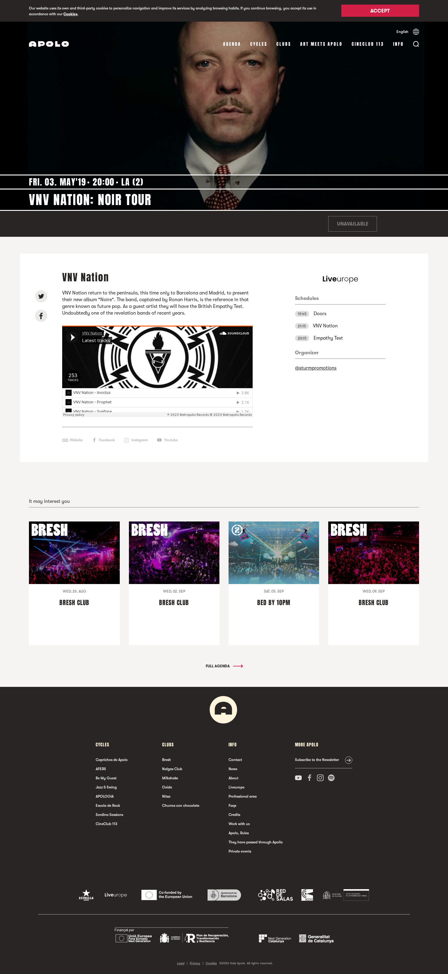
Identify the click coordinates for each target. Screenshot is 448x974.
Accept (380, 11)
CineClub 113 (368, 44)
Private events (240, 851)
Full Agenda (218, 666)
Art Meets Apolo (321, 44)
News (233, 769)
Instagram (139, 440)
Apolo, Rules (239, 833)
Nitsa (166, 796)
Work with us (239, 824)
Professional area (243, 796)
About (233, 778)
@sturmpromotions (315, 368)
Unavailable (352, 224)
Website (76, 440)
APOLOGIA (105, 796)
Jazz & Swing (106, 787)
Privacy (195, 963)
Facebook (107, 440)
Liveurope (236, 787)
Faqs (232, 805)
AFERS (101, 769)
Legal (180, 963)
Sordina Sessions (109, 815)
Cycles (258, 44)
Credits (234, 815)
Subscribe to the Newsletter (317, 760)
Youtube (171, 440)
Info (398, 44)
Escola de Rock (108, 805)
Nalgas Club (172, 769)
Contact (235, 760)
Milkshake (170, 778)
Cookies (70, 14)
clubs (283, 44)
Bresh (166, 760)
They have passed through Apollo (256, 842)
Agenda (232, 44)
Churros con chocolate (180, 805)
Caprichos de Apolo (112, 760)
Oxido (167, 787)
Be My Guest (106, 778)
